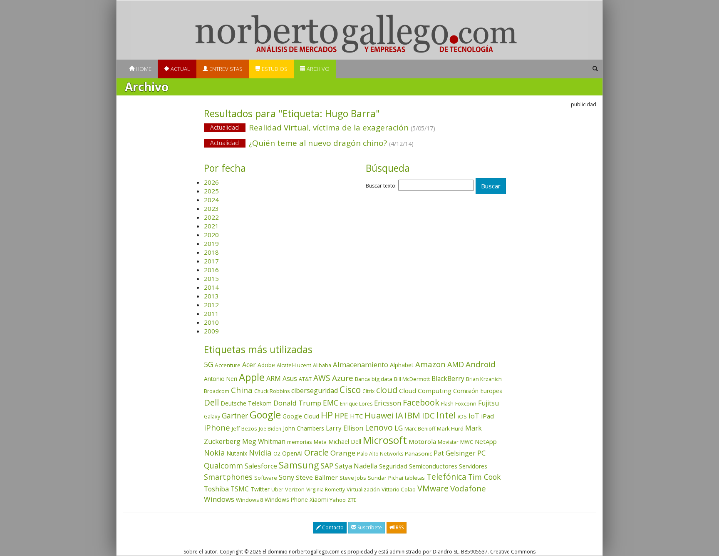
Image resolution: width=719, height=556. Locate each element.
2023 (211, 208)
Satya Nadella (356, 466)
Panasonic (418, 453)
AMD (455, 364)
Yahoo (338, 499)
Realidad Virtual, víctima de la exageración (322, 127)
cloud (386, 390)
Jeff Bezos (244, 428)
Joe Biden (270, 428)
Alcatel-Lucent (294, 365)
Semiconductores (433, 466)
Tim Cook (484, 477)
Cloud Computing (425, 390)
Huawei (379, 415)
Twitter (260, 489)
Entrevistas (225, 69)
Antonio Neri (220, 379)
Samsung (299, 464)
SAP (327, 466)
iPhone (217, 427)
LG (398, 428)
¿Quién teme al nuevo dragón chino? (312, 143)
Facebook (421, 402)
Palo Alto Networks (380, 453)
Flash (447, 403)
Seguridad (393, 466)
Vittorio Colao (399, 489)
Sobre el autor (200, 551)
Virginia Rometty (325, 489)
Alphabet (402, 365)
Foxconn (465, 403)
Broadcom (216, 391)
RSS (399, 527)
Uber (277, 489)
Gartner (235, 416)
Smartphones (228, 477)
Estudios (274, 69)
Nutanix (236, 453)
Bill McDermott (412, 379)
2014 (211, 287)
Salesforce (261, 466)
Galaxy (212, 416)
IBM (412, 415)
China (242, 390)
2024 (211, 199)
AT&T (305, 379)
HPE (341, 416)
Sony (286, 477)
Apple (252, 377)
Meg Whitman (263, 441)
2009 (211, 331)
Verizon (295, 489)
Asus (290, 378)
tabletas (415, 477)
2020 (211, 234)
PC (481, 453)
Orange (342, 453)
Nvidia (260, 452)
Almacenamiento (360, 364)
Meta (320, 442)
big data (382, 379)
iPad (487, 416)
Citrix (368, 391)
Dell (211, 402)
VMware (433, 488)
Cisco (350, 390)
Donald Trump (297, 403)
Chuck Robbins (272, 391)
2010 (211, 322)
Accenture (227, 365)
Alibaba (322, 365)
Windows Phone (286, 499)
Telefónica (446, 476)
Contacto (332, 527)
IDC (428, 415)
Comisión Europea (478, 391)
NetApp (486, 441)
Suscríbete (369, 527)
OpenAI (292, 453)
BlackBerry (447, 378)
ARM (273, 378)
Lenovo (379, 427)
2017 (211, 261)
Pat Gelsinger (455, 453)
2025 (211, 191)
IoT (474, 416)
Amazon (430, 364)
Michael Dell (344, 442)
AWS (321, 378)
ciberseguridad (314, 390)
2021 (211, 226)
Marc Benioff (419, 428)
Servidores (473, 466)
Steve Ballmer (317, 477)
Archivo (317, 69)
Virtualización (363, 489)
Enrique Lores (356, 403)
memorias (299, 442)
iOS (462, 416)
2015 (211, 278)
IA (399, 415)
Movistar (448, 442)
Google (265, 414)
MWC (466, 442)
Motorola (422, 441)
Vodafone (468, 488)
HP (327, 415)
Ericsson (387, 403)
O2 (276, 453)
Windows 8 (249, 499)
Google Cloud (301, 416)
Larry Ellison (344, 428)
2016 (211, 269)
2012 (211, 305)
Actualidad (224, 127)
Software (265, 477)
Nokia (214, 453)
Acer (249, 364)
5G (208, 364)
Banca (362, 379)
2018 (211, 252)
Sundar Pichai (385, 477)
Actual (179, 69)
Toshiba (216, 488)
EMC (330, 403)
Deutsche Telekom (246, 403)
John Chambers (303, 428)
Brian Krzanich (484, 379)
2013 (211, 296)
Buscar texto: (381, 186)
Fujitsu (488, 403)
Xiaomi (319, 499)
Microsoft (385, 440)
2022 (211, 217)
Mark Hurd (450, 428)
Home (142, 69)
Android (481, 364)
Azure (342, 378)
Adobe (266, 365)
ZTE (352, 499)
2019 (211, 243)
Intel (446, 415)
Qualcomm (223, 466)
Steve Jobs (353, 477)
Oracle (316, 452)
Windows (219, 499)
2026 (211, 182)
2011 (211, 313)
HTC (356, 416)
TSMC (240, 488)
